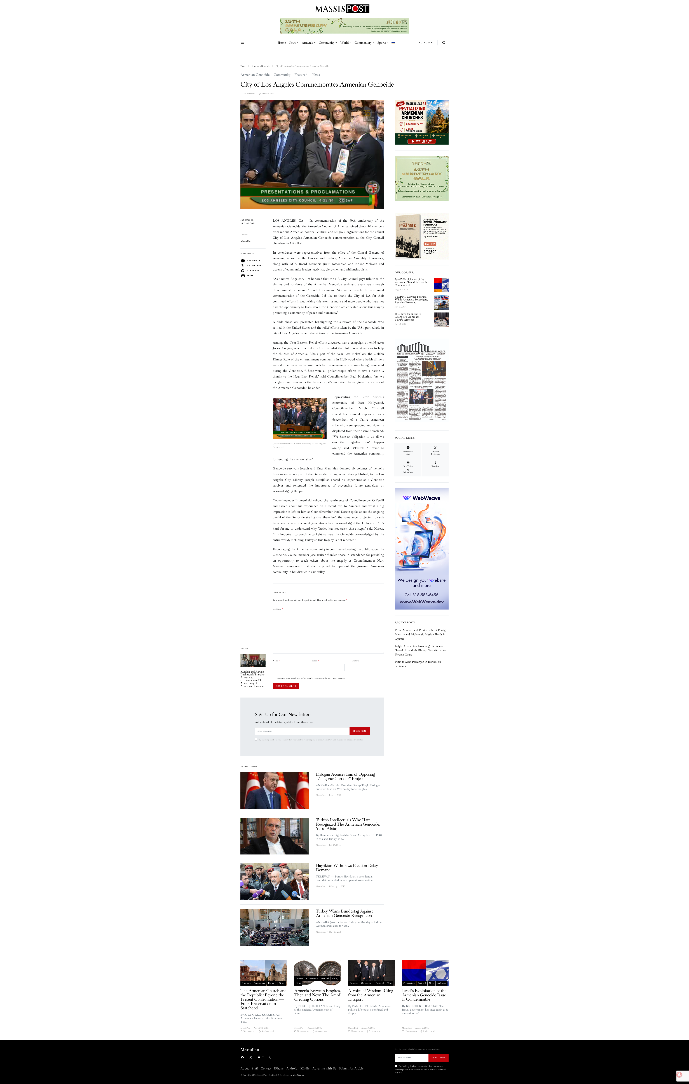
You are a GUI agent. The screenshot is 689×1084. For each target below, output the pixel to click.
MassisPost (245, 241)
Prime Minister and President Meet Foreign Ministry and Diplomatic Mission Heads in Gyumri (421, 634)
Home (282, 43)
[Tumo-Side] (422, 178)
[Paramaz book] (422, 236)
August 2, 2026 (401, 289)
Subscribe (360, 731)
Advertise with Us (324, 1068)
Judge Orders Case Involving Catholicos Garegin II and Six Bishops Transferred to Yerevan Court (420, 650)
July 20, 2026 (401, 306)
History (335, 978)
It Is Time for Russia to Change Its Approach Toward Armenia (408, 316)
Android (291, 1068)
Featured (301, 75)
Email (315, 660)
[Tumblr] (270, 1057)
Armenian (246, 983)
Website (355, 660)
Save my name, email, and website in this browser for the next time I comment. (311, 678)
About (244, 1068)
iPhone (278, 1068)
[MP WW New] (422, 548)
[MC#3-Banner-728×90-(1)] (344, 25)
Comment (278, 609)
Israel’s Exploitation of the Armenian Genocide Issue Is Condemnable (411, 282)
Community (326, 43)
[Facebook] (242, 1057)
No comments (249, 93)
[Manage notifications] (679, 1075)
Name (276, 660)
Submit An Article (351, 1068)
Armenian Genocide (260, 66)
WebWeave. (298, 1075)
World (344, 43)
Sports (381, 43)
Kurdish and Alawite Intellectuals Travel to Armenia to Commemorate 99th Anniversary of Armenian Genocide (252, 679)
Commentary (363, 43)
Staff (255, 1068)
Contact (266, 1068)
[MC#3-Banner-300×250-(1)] (422, 122)
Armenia (307, 43)
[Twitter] (250, 1057)
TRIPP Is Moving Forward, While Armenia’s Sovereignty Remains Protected (411, 299)
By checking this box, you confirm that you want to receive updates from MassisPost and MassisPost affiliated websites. (311, 739)
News (292, 43)
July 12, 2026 (400, 324)
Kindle (305, 1068)
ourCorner (441, 983)
